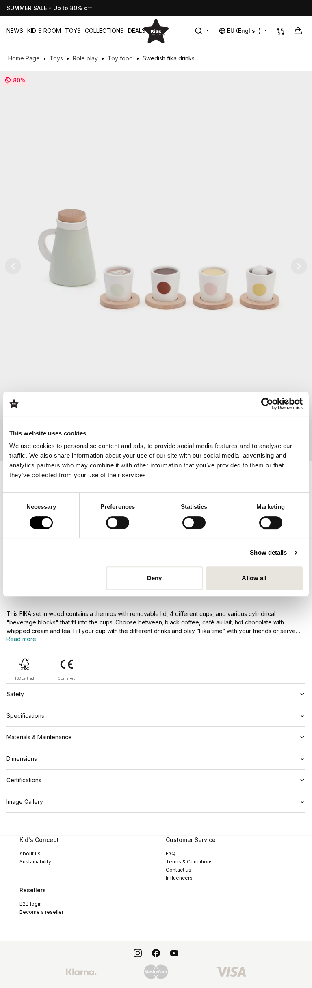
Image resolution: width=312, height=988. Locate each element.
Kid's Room (44, 30)
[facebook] (156, 953)
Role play (85, 58)
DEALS (136, 30)
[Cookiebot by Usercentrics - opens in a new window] (267, 404)
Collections (104, 30)
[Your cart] (298, 31)
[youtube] (174, 953)
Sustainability (35, 862)
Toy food (120, 58)
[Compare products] (281, 31)
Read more (21, 638)
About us (30, 853)
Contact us (178, 870)
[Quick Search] (201, 31)
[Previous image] (13, 266)
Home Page (24, 58)
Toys (73, 30)
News (14, 30)
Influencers (179, 878)
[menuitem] (14, 31)
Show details (268, 552)
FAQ (171, 853)
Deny (154, 578)
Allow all (254, 578)
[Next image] (299, 266)
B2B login (31, 904)
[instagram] (138, 953)
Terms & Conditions (189, 862)
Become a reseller (41, 912)
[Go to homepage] (156, 31)
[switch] (117, 522)
